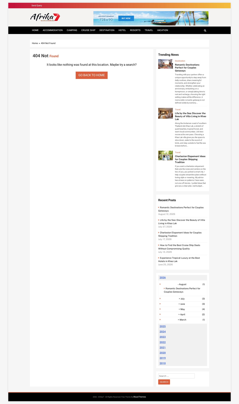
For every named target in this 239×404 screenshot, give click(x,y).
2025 (163, 326)
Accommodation (53, 30)
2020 (163, 353)
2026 (163, 278)
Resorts (135, 30)
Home (35, 30)
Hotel (122, 30)
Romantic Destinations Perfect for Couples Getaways (187, 67)
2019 (163, 358)
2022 (163, 342)
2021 (163, 348)
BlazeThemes (139, 396)
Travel (149, 30)
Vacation (162, 30)
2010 (163, 363)
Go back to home (91, 75)
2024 (163, 332)
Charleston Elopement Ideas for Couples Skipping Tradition (190, 159)
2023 (163, 337)
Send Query (37, 5)
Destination (106, 30)
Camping (72, 30)
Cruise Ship (88, 30)
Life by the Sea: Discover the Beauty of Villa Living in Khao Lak (190, 116)
